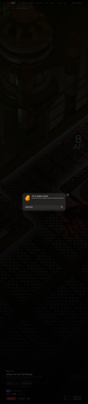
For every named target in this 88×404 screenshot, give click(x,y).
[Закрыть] (67, 194)
